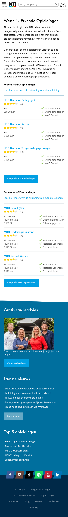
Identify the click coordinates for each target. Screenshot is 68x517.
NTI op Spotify (38, 475)
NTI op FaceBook (10, 475)
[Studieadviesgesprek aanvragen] (34, 334)
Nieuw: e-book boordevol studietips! (24, 397)
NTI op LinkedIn (57, 475)
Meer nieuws (13, 416)
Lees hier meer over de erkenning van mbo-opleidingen (33, 197)
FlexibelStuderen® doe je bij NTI (12, 4)
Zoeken (56, 4)
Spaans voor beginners (17, 459)
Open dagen (48, 495)
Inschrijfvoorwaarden (24, 495)
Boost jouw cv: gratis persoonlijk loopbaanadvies (30, 402)
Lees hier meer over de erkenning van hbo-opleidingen (33, 90)
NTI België (20, 489)
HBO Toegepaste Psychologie (20, 441)
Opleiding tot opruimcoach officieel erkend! (28, 393)
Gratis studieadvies (21, 310)
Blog (27, 501)
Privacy (38, 501)
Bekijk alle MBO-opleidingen (21, 283)
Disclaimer (53, 501)
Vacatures (14, 501)
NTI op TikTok (29, 475)
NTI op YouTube (48, 475)
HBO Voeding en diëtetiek (18, 455)
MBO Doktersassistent (16, 450)
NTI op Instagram (19, 475)
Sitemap (34, 507)
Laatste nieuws (17, 379)
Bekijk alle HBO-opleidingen (21, 179)
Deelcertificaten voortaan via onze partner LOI (29, 388)
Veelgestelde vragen (40, 489)
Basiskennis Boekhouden (18, 446)
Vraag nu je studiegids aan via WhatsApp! (27, 406)
